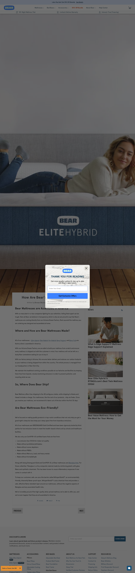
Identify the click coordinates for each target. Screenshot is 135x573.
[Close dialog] (86, 268)
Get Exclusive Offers (67, 296)
